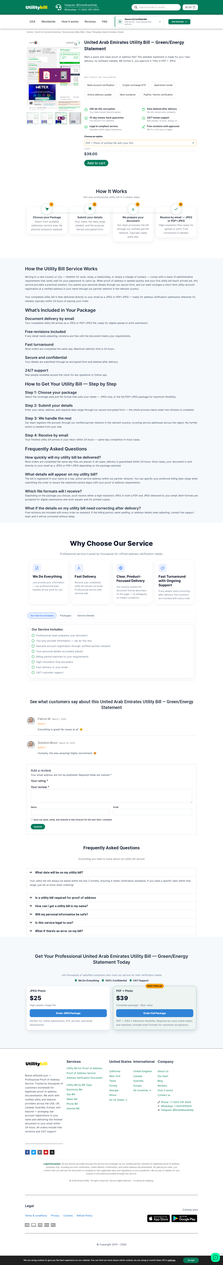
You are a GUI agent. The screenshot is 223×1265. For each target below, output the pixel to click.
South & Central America (47, 32)
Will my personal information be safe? (61, 914)
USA (32, 21)
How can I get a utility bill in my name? (61, 906)
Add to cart (96, 163)
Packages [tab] (65, 615)
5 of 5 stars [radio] (69, 782)
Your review (40, 787)
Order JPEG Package (68, 1013)
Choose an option (93, 136)
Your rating (39, 781)
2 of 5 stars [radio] (55, 782)
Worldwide (48, 21)
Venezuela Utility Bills (73, 32)
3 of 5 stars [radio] (60, 782)
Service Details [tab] (86, 615)
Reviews (90, 21)
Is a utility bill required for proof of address (65, 898)
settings (171, 1260)
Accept (191, 1260)
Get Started (178, 21)
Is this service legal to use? (54, 923)
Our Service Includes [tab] (42, 615)
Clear (87, 148)
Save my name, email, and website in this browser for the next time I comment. (73, 819)
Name (34, 807)
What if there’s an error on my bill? (59, 931)
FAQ (104, 21)
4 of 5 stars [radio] (64, 782)
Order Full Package (154, 1013)
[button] (76, 44)
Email (115, 807)
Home (30, 32)
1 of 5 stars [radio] (51, 782)
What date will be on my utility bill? (59, 872)
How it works (70, 21)
